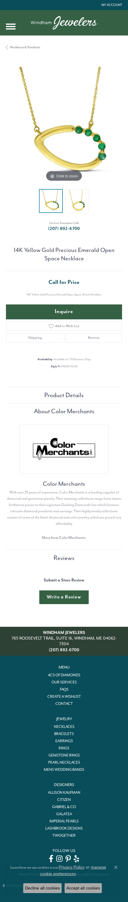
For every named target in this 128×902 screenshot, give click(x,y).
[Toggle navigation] (10, 26)
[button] (111, 5)
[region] (64, 125)
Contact (64, 703)
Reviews (64, 558)
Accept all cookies (83, 888)
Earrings (64, 741)
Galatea (64, 814)
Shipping (35, 338)
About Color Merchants (64, 411)
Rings (64, 748)
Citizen (64, 799)
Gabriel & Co (64, 806)
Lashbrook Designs (64, 828)
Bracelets (64, 733)
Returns (94, 338)
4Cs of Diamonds (64, 675)
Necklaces (64, 726)
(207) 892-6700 (64, 228)
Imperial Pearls (64, 821)
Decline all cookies (42, 888)
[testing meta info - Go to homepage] (64, 23)
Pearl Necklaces (64, 762)
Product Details (64, 395)
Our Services (64, 682)
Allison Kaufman (64, 792)
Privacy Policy (72, 867)
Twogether (64, 835)
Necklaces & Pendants (25, 47)
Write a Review (64, 597)
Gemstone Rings (64, 755)
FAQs (64, 689)
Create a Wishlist (64, 696)
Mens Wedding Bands (64, 769)
